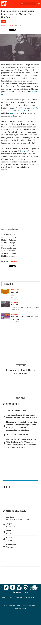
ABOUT (4, 598)
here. (26, 151)
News (4, 22)
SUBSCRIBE (27, 598)
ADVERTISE (36, 598)
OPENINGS (19, 598)
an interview (15, 113)
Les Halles (15, 261)
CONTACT (11, 598)
